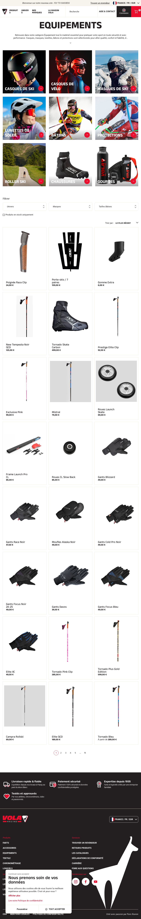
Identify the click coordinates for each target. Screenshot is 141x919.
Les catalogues (80, 853)
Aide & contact (107, 11)
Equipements (10, 853)
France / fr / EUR (126, 3)
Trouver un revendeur (100, 3)
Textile (6, 858)
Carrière (77, 863)
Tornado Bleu (106, 736)
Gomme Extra (106, 282)
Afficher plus (14, 895)
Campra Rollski (15, 736)
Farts (6, 843)
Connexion (123, 13)
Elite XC (10, 671)
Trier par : (109, 223)
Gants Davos (59, 606)
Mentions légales (19, 914)
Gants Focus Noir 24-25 (16, 605)
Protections (110, 135)
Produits (13, 11)
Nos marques (37, 11)
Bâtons (58, 135)
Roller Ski (15, 181)
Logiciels (8, 868)
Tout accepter (57, 909)
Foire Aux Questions (83, 868)
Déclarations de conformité (87, 858)
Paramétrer (22, 909)
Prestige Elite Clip (108, 347)
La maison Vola (53, 11)
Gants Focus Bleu (108, 606)
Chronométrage (12, 863)
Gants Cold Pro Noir (109, 542)
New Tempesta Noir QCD (17, 346)
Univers (25, 11)
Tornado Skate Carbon (60, 346)
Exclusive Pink (14, 412)
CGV (5, 914)
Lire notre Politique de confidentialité (25, 900)
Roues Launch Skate (106, 411)
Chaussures (63, 181)
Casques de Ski (19, 88)
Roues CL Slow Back (63, 477)
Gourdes (106, 181)
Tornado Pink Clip (62, 671)
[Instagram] (76, 882)
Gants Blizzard (106, 477)
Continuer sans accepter (18, 874)
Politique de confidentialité (48, 914)
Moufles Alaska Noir (63, 542)
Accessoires (9, 848)
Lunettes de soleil (17, 133)
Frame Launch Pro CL (17, 475)
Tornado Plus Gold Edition (109, 670)
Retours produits (81, 848)
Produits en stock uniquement (19, 214)
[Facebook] (86, 882)
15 (85, 752)
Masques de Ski (112, 88)
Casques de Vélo (62, 86)
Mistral (56, 412)
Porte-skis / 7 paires (60, 281)
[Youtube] (95, 882)
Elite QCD (57, 736)
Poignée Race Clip (16, 282)
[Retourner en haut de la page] (135, 915)
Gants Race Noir (15, 542)
